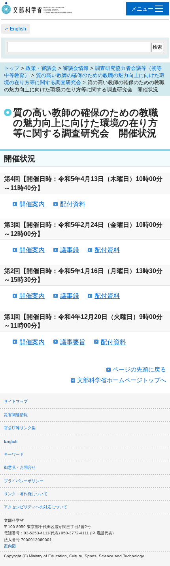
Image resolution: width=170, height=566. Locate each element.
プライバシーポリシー (23, 481)
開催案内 (32, 204)
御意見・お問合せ (20, 467)
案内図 (10, 546)
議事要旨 (72, 342)
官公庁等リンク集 (20, 428)
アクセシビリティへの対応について (35, 507)
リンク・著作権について (25, 494)
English (18, 29)
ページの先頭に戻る (139, 369)
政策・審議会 (41, 68)
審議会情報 (76, 68)
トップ (11, 68)
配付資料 (72, 204)
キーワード (14, 454)
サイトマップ (16, 401)
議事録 (69, 250)
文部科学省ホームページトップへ (121, 380)
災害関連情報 (16, 415)
